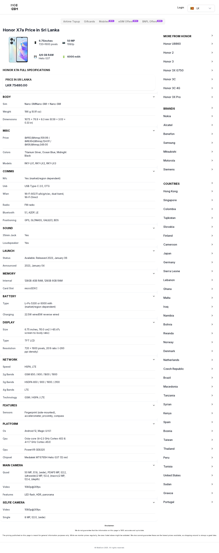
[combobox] (201, 8)
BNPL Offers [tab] (151, 21)
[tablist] (113, 21)
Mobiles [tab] (106, 21)
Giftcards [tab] (89, 21)
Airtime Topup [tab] (71, 21)
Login (180, 7)
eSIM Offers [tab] (127, 21)
